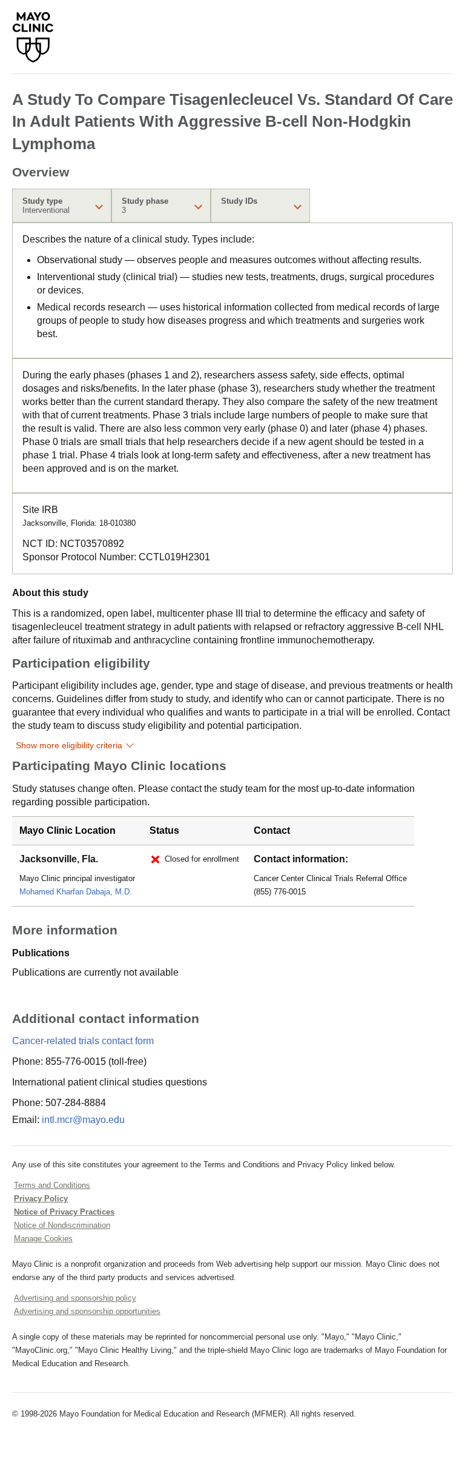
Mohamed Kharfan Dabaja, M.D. (75, 891)
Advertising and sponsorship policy (75, 1298)
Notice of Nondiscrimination (62, 1225)
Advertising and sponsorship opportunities (87, 1311)
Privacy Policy (41, 1198)
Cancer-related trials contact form (83, 1041)
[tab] (61, 206)
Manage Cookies (43, 1238)
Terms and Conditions (52, 1185)
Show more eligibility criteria (69, 745)
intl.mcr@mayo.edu (83, 1120)
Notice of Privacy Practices (64, 1211)
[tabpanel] (232, 290)
